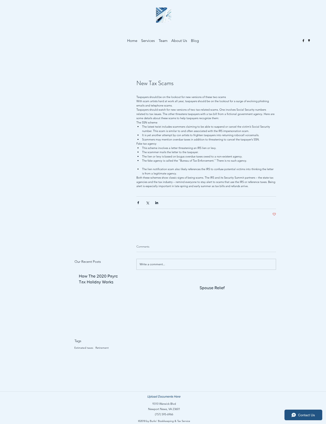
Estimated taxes (83, 347)
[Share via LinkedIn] (156, 202)
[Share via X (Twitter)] (147, 202)
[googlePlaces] (309, 40)
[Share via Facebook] (138, 202)
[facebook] (303, 40)
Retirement (102, 347)
